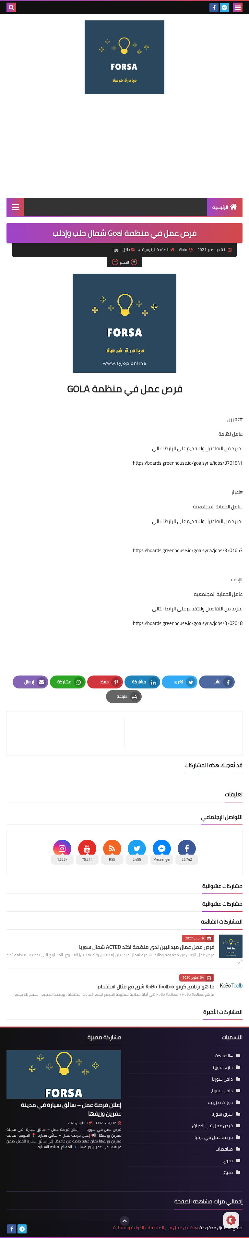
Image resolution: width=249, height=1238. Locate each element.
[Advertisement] (124, 146)
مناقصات (224, 1149)
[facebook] (214, 7)
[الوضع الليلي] (231, 1220)
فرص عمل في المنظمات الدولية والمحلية (153, 1227)
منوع (228, 1160)
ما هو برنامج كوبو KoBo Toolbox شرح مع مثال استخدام (156, 986)
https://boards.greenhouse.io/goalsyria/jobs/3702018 (188, 623)
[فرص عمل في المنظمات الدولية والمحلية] (124, 57)
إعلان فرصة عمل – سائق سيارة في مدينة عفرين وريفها (71, 1109)
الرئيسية (220, 207)
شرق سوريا (222, 1114)
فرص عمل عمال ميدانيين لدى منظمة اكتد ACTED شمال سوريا (146, 947)
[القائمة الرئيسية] (15, 207)
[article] (68, 733)
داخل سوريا (121, 249)
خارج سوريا (223, 1067)
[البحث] (11, 7)
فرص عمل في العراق (212, 1125)
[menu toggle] (238, 7)
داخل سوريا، (222, 1090)
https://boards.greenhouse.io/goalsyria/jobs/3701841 (188, 463)
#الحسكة (224, 1055)
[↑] (124, 1221)
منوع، (227, 1172)
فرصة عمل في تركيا (214, 1137)
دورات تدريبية (220, 1102)
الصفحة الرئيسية (155, 249)
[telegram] (224, 7)
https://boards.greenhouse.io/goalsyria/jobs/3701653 (188, 550)
